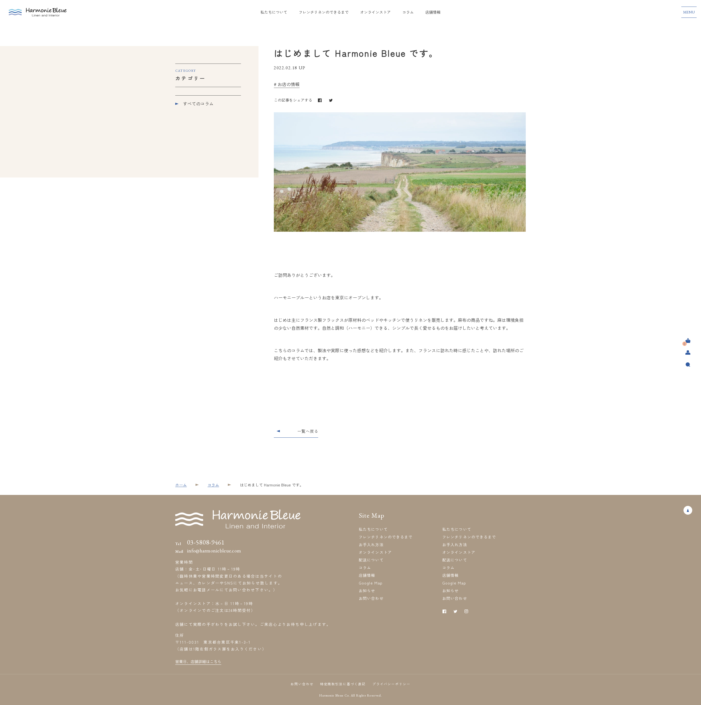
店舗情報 (433, 12)
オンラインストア (375, 12)
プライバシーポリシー (391, 683)
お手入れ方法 (371, 544)
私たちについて (273, 12)
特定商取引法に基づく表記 (343, 683)
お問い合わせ (371, 598)
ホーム (181, 485)
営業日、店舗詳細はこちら (198, 661)
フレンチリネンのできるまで (324, 12)
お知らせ (367, 590)
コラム (408, 12)
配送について (371, 560)
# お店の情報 (287, 84)
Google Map (371, 583)
